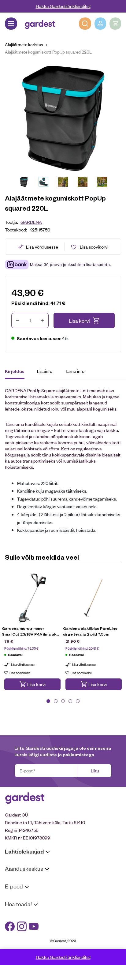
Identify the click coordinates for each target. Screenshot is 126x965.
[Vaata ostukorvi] (115, 23)
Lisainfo (44, 371)
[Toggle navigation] (11, 23)
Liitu (95, 770)
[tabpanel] (32, 636)
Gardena (31, 222)
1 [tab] (48, 701)
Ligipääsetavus (19, 939)
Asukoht (13, 880)
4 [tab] (70, 701)
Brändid (12, 947)
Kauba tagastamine (24, 906)
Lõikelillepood (18, 888)
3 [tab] (63, 701)
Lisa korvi (79, 320)
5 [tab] (78, 701)
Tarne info (74, 371)
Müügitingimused (21, 898)
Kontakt (12, 915)
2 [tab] (55, 701)
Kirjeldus (14, 371)
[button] (32, 684)
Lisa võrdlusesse (42, 246)
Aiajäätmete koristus (24, 44)
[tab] (17, 372)
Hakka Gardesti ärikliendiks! (63, 6)
